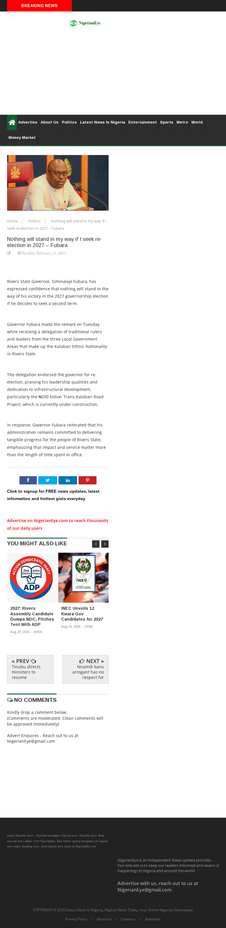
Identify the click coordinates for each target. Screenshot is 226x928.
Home (13, 221)
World (197, 122)
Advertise (27, 122)
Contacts (128, 919)
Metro (182, 122)
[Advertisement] (113, 73)
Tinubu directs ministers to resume (26, 672)
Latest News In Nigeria (102, 122)
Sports (166, 122)
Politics (69, 122)
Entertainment (142, 122)
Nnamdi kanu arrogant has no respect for (88, 672)
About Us (50, 122)
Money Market (22, 137)
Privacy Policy (76, 919)
